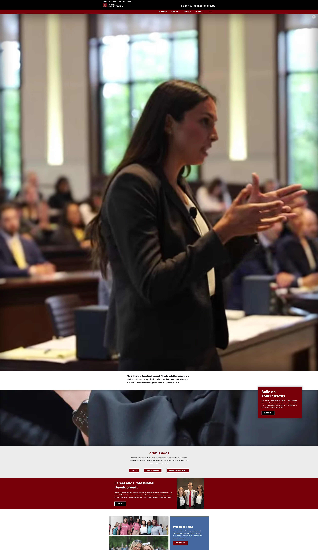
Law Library (198, 11)
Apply (120, 1)
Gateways (129, 1)
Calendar (105, 1)
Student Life (180, 543)
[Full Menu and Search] (210, 12)
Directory (115, 1)
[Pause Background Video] (314, 17)
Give (124, 1)
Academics (162, 11)
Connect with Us (152, 470)
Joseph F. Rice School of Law (198, 5)
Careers (186, 11)
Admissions (174, 11)
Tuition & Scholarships (177, 470)
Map (110, 1)
